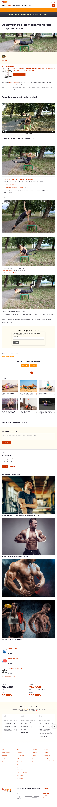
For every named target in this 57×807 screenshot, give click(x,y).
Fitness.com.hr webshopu (12, 184)
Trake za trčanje (19, 764)
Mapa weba (46, 790)
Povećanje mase (4, 755)
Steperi (18, 770)
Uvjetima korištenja (28, 796)
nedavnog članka (14, 82)
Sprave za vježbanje (20, 761)
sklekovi (7, 356)
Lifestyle (31, 5)
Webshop (45, 788)
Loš (34, 365)
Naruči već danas (19, 74)
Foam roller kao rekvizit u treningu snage (26, 412)
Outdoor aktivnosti (20, 778)
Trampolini (34, 755)
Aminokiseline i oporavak (6, 752)
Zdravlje (18, 5)
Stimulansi (3, 763)
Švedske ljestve (34, 749)
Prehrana (4, 5)
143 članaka (5, 60)
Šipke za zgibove (20, 757)
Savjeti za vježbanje (14, 9)
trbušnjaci (10, 144)
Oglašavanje (46, 793)
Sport (13, 5)
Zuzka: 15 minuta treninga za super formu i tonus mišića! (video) (8, 412)
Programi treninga (29, 9)
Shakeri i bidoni (34, 752)
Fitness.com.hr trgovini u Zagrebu (14, 187)
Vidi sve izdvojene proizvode (8, 676)
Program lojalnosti (47, 755)
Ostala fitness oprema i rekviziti (22, 776)
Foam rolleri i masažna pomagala (22, 763)
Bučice (18, 749)
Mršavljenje (24, 5)
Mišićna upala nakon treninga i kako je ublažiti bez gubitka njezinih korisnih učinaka (20, 515)
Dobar (23, 365)
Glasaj (5, 466)
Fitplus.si (45, 797)
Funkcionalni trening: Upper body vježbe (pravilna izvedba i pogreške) (45, 412)
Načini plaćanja (46, 749)
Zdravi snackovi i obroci (5, 760)
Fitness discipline (5, 9)
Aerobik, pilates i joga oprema (22, 772)
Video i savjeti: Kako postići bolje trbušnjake (12, 639)
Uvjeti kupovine (46, 757)
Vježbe (9, 5)
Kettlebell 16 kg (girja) (12, 648)
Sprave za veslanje (20, 769)
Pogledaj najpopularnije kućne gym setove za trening (29, 14)
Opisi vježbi (22, 9)
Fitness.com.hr (5, 2)
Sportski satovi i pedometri (36, 758)
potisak (3, 356)
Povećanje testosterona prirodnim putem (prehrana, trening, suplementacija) (19, 597)
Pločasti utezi (19, 752)
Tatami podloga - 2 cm (13, 658)
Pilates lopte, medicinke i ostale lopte (23, 758)
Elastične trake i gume (20, 775)
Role (33, 761)
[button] (54, 726)
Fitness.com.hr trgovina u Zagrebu (49, 760)
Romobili (33, 757)
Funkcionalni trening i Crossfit (22, 773)
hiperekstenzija (7, 270)
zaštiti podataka (36, 796)
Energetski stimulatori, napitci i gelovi (8, 757)
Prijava (48, 2)
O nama (45, 795)
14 (54, 393)
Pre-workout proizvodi (5, 758)
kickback (13, 273)
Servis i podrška (46, 758)
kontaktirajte (34, 797)
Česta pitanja (46, 752)
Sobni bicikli (19, 766)
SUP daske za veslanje (35, 763)
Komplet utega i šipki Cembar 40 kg (15, 668)
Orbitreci (18, 767)
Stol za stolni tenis (35, 760)
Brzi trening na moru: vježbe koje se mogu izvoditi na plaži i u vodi (27, 394)
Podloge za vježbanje (20, 755)
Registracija (52, 2)
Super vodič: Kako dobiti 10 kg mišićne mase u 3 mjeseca (15, 556)
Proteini (3, 749)
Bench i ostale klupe (20, 760)
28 (36, 393)
